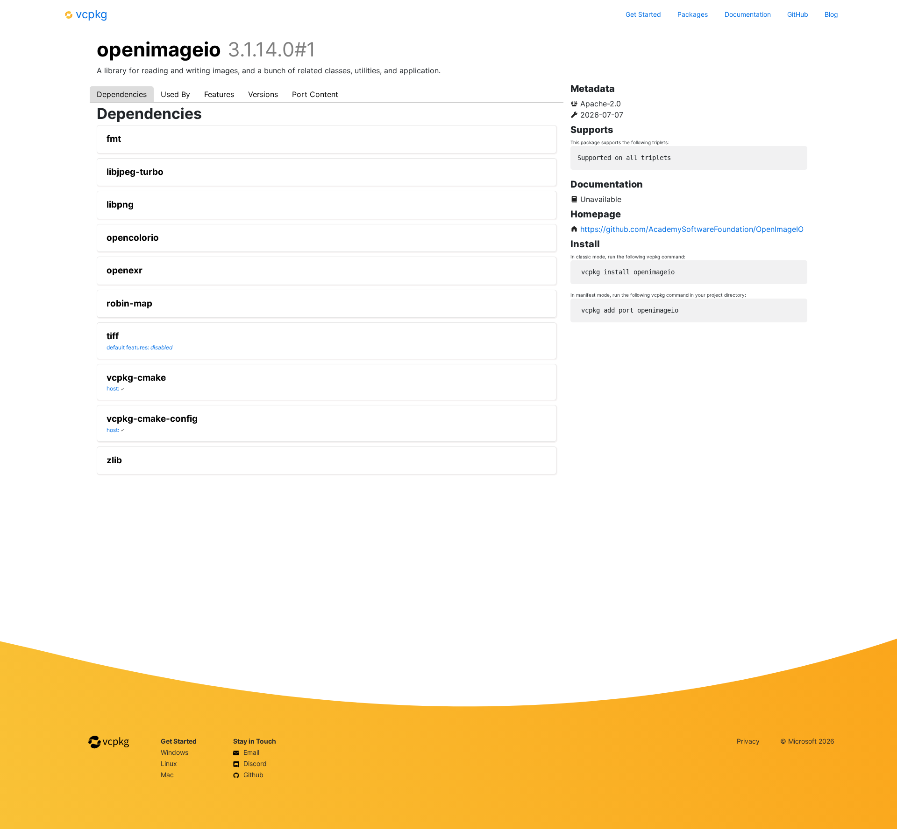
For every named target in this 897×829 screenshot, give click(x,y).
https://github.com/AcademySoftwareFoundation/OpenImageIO (692, 229)
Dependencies (122, 94)
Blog (831, 14)
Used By (175, 94)
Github (252, 775)
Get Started (643, 14)
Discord (254, 763)
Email (250, 752)
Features (219, 94)
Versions (263, 94)
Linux (169, 763)
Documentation (748, 14)
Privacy (748, 741)
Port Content (315, 94)
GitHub (797, 14)
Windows (174, 752)
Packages (692, 14)
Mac (167, 775)
